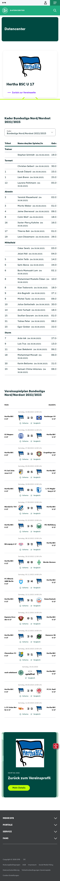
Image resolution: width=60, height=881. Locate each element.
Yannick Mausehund (28, 197)
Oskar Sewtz (24, 248)
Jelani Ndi (23, 254)
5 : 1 (30, 600)
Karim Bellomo (25, 363)
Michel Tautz (24, 299)
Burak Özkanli (24, 172)
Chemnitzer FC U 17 (10, 654)
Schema (25, 423)
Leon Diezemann (26, 237)
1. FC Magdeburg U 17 (50, 490)
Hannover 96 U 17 (50, 636)
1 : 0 (30, 690)
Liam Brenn (23, 177)
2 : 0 (30, 636)
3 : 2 (30, 454)
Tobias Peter (24, 321)
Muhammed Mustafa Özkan (31, 279)
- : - (30, 672)
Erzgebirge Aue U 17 (50, 454)
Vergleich (36, 423)
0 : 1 (30, 490)
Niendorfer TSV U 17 (10, 508)
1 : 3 (30, 526)
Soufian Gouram (26, 315)
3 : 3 (30, 435)
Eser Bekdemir (25, 349)
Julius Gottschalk (26, 304)
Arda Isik (22, 338)
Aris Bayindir (24, 293)
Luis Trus (22, 344)
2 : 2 (30, 508)
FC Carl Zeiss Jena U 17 (9, 472)
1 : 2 (30, 417)
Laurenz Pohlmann (27, 183)
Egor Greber (24, 327)
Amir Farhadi (24, 310)
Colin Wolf (23, 217)
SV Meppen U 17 (8, 436)
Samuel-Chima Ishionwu (30, 369)
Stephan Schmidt (26, 155)
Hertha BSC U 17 (8, 418)
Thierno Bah (24, 231)
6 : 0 (30, 562)
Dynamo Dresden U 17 (10, 618)
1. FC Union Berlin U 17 (10, 709)
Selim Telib (23, 259)
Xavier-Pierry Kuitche (28, 223)
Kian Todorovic (25, 287)
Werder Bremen (49, 562)
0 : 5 (30, 472)
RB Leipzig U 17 (10, 544)
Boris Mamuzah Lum (28, 270)
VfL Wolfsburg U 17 (50, 526)
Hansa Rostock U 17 (50, 600)
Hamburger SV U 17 (50, 418)
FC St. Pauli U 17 (51, 691)
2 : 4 (30, 581)
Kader (9, 131)
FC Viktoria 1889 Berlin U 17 (8, 581)
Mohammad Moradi (28, 355)
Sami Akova (23, 265)
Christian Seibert (26, 166)
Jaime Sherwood (26, 211)
